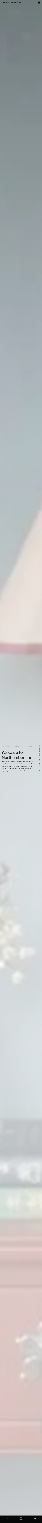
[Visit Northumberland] (12, 2)
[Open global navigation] (38, 2)
